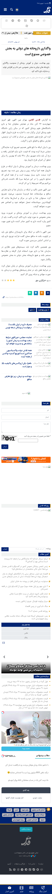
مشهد (42, 820)
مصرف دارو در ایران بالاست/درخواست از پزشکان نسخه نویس (18, 326)
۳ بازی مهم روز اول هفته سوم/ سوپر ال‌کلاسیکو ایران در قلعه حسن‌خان (25, 588)
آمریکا (9, 810)
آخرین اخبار (9, 891)
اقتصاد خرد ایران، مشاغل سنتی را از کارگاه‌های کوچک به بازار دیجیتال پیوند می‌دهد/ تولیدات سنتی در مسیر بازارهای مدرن (25, 575)
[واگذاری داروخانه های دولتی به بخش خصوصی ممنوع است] (26, 92)
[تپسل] (2, 458)
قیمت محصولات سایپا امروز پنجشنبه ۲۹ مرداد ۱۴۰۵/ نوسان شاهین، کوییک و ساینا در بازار (25, 693)
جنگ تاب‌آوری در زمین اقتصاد (36, 606)
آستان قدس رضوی (38, 810)
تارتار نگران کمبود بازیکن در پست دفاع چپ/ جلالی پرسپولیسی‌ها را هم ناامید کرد (28, 595)
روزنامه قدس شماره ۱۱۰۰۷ (38, 611)
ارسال (5, 447)
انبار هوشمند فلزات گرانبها (14, 798)
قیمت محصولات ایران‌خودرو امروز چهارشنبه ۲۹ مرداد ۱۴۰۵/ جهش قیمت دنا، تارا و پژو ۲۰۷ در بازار (25, 706)
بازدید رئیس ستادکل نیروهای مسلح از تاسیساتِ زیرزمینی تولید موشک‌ (26, 668)
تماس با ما (31, 864)
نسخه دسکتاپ (26, 829)
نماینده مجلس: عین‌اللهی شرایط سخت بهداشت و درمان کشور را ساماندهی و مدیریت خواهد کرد (19, 340)
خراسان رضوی (8, 815)
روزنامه (31, 891)
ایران (16, 810)
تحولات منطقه (42, 33)
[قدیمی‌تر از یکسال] (42, 328)
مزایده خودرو (37, 798)
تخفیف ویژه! (26, 749)
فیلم (21, 891)
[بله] (31, 20)
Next (4, 657)
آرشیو (9, 864)
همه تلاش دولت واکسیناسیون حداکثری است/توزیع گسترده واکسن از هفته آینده (17, 353)
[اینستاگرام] (6, 20)
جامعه (26, 38)
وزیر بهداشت (42, 310)
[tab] (26, 625)
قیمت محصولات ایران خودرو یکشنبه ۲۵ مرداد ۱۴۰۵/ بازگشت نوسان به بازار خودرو (25, 700)
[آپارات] (26, 26)
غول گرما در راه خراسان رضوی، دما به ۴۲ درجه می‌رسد (27, 681)
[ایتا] (25, 20)
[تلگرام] (13, 20)
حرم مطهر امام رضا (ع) (24, 815)
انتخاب (5, 549)
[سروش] (19, 20)
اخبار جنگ (43, 891)
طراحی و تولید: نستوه (25, 856)
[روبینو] (38, 20)
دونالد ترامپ (40, 815)
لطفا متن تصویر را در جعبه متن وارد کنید (37, 436)
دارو (31, 310)
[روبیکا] (44, 20)
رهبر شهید (25, 810)
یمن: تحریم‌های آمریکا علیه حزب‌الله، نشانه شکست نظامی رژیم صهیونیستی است (26, 617)
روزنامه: (48, 549)
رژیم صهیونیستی (18, 820)
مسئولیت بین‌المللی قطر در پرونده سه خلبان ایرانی (29, 581)
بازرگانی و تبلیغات (19, 864)
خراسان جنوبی (32, 820)
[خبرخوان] (10, 870)
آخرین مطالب (44, 554)
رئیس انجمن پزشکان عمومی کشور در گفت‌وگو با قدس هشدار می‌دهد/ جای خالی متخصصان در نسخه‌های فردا (25, 568)
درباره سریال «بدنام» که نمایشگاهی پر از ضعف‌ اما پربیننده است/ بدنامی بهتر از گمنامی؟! (26, 560)
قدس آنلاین (45, 9)
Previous (48, 657)
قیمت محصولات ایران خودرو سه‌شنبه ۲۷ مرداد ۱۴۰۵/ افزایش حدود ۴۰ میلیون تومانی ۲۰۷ (25, 687)
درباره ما (40, 864)
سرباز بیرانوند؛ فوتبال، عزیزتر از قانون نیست (32, 601)
